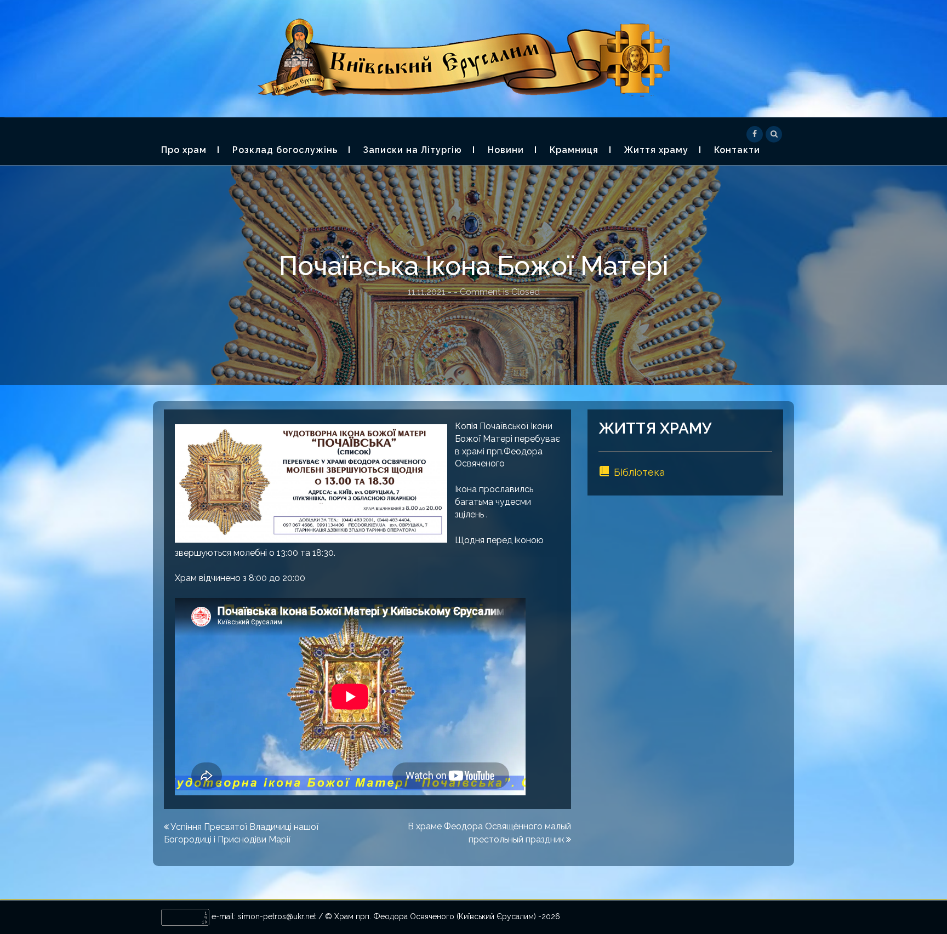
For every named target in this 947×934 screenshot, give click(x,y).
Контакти (737, 150)
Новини (506, 150)
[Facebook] (754, 133)
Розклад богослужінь (285, 150)
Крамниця (574, 150)
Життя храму (656, 150)
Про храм (184, 150)
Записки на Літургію (412, 150)
